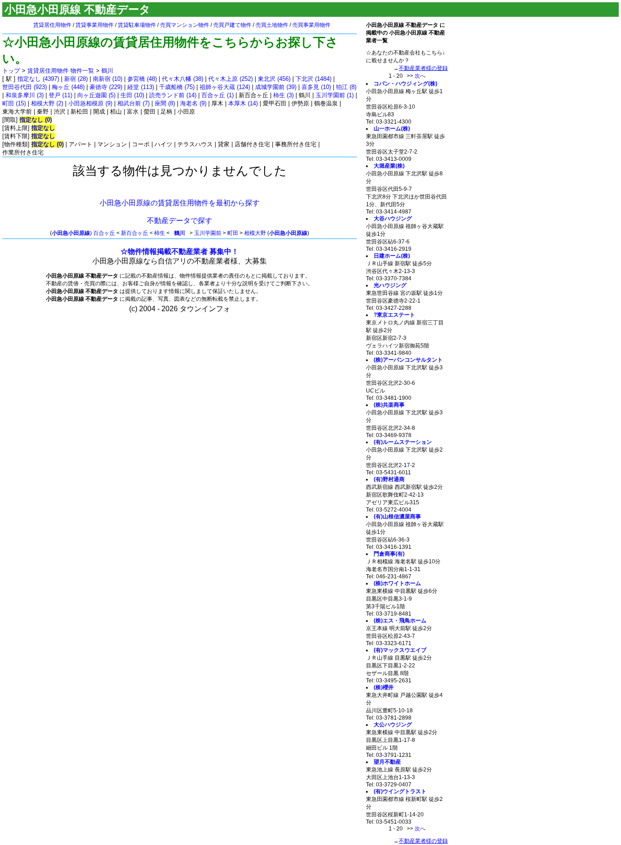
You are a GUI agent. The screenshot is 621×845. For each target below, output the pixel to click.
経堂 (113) (140, 87)
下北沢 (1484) (313, 78)
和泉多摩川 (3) (24, 95)
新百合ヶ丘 (134, 233)
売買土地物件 (271, 25)
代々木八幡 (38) (182, 78)
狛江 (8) (346, 87)
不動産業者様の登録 (423, 68)
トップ (11, 70)
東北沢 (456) (274, 78)
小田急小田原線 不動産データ (77, 9)
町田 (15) (14, 103)
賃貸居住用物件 (52, 25)
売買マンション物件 (184, 25)
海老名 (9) (193, 103)
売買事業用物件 (311, 25)
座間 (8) (165, 103)
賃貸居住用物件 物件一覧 (60, 70)
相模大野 (255, 233)
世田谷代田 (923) (24, 87)
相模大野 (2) (47, 103)
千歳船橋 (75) (177, 87)
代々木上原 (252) (230, 78)
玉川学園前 (207, 233)
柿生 (159, 233)
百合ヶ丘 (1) (217, 95)
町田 (232, 233)
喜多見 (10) (316, 87)
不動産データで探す (179, 220)
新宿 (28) (76, 78)
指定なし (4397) (38, 78)
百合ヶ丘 (104, 233)
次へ (420, 76)
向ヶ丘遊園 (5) (96, 95)
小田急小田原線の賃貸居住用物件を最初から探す (180, 203)
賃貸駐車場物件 (137, 25)
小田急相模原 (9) (90, 103)
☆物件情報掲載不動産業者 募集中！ (179, 251)
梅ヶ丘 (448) (68, 87)
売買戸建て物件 (232, 25)
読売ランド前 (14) (172, 95)
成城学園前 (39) (275, 87)
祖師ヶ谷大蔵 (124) (225, 87)
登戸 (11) (60, 95)
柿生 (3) (283, 95)
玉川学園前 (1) (335, 95)
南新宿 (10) (107, 78)
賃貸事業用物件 (94, 25)
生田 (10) (132, 95)
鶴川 (107, 70)
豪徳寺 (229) (106, 87)
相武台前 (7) (133, 103)
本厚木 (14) (243, 103)
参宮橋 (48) (142, 78)
